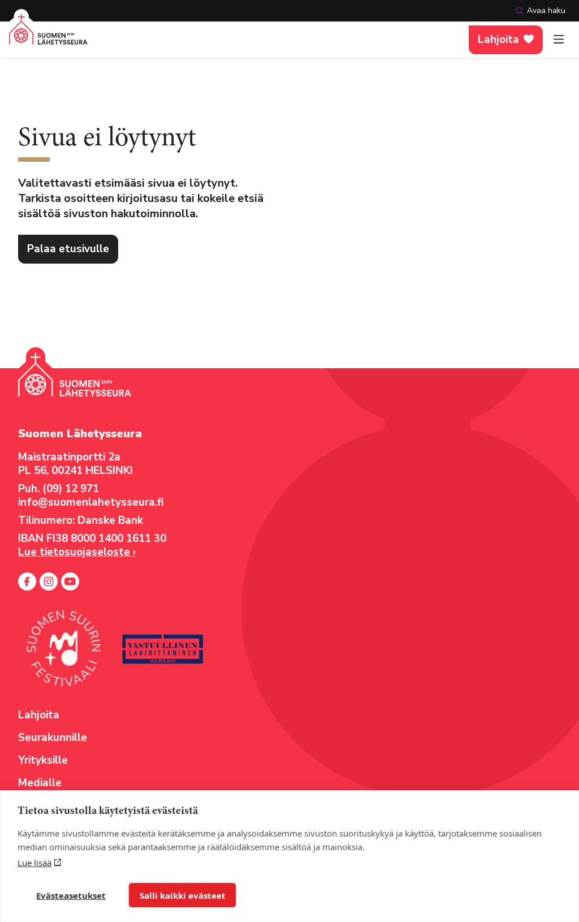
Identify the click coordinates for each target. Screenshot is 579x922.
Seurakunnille (52, 737)
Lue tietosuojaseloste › (77, 552)
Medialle (40, 782)
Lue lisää (34, 862)
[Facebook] (27, 581)
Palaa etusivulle (68, 249)
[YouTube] (70, 581)
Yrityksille (43, 760)
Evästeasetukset (71, 895)
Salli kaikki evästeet (183, 895)
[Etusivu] (48, 36)
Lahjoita (498, 39)
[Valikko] (558, 39)
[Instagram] (49, 581)
